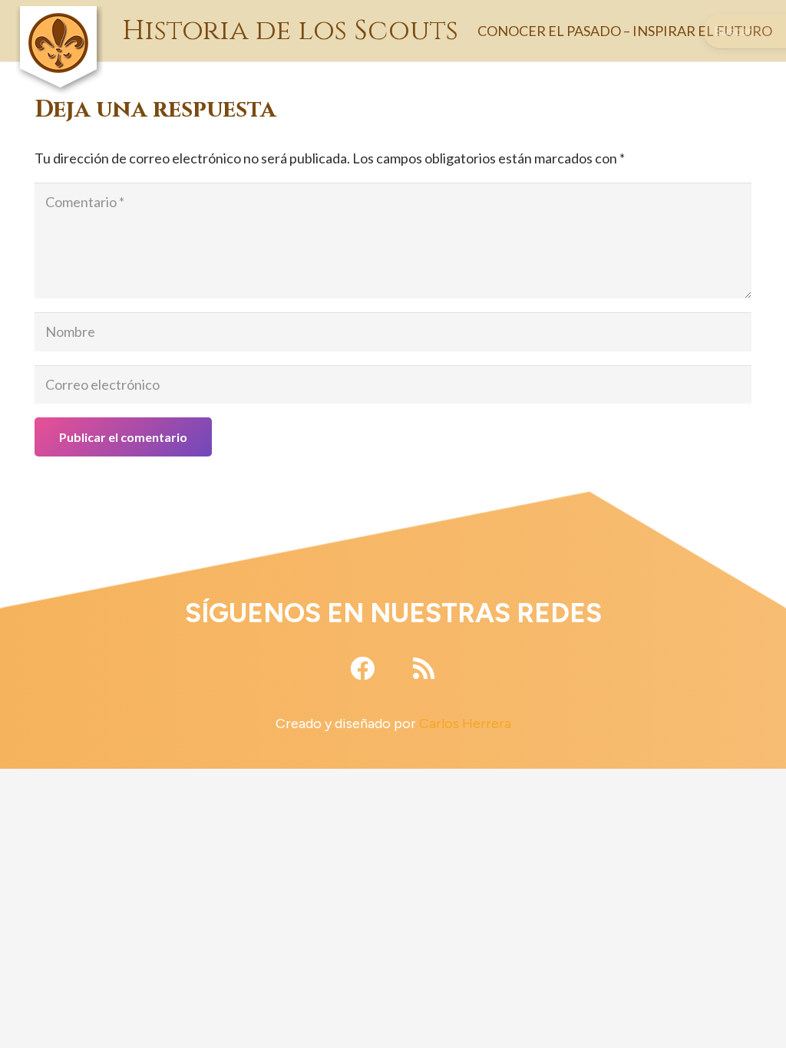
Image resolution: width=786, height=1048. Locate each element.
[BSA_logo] (58, 15)
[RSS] (423, 668)
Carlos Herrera (465, 723)
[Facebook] (362, 668)
